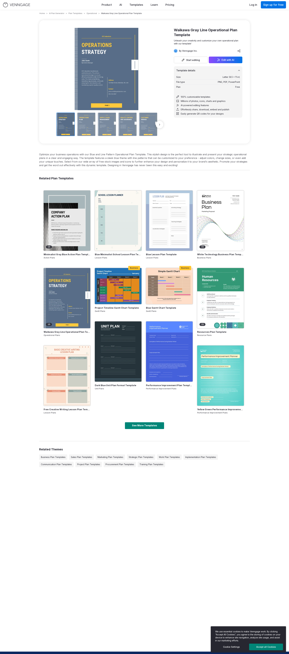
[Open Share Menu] (239, 51)
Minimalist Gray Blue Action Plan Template (67, 254)
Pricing (169, 4)
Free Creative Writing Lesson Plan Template (67, 409)
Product (107, 4)
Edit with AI (228, 59)
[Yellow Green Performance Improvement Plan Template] (220, 376)
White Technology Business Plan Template (220, 254)
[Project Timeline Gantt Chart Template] (118, 286)
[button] (191, 60)
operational (92, 13)
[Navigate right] (159, 124)
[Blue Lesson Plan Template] (169, 221)
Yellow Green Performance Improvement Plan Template (220, 409)
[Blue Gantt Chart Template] (169, 286)
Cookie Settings (231, 647)
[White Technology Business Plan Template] (220, 221)
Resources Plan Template (211, 332)
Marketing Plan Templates (110, 457)
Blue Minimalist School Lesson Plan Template (118, 254)
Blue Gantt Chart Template (161, 308)
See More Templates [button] (144, 425)
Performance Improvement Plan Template (169, 385)
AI (120, 4)
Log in (253, 4)
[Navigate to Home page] (16, 4)
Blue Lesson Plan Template (161, 254)
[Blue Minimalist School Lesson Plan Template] (118, 221)
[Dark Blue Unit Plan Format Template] (118, 351)
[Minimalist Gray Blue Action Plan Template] (67, 221)
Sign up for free (273, 4)
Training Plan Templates (151, 464)
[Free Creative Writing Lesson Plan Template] (67, 376)
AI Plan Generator (56, 13)
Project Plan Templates (88, 464)
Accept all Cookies (266, 647)
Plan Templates (75, 13)
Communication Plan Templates (56, 464)
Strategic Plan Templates (141, 457)
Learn (154, 4)
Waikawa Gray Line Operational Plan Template (67, 332)
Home (42, 13)
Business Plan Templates (53, 457)
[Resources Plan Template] (220, 298)
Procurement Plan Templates (120, 464)
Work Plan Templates (169, 457)
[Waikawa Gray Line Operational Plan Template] (67, 298)
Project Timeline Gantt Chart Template (117, 308)
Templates (136, 4)
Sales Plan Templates (81, 457)
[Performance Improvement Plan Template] (169, 351)
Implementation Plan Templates (200, 457)
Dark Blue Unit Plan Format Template (115, 385)
